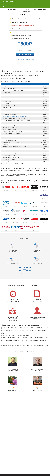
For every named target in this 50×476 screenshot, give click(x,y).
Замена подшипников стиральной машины (15, 116)
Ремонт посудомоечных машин (10, 6)
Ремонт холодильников (23, 4)
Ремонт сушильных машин (38, 4)
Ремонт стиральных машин (9, 4)
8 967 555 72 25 (25, 14)
